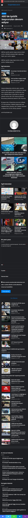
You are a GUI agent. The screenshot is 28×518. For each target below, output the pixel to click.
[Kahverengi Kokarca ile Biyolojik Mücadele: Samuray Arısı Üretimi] (21, 222)
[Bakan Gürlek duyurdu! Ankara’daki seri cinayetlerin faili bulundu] (6, 389)
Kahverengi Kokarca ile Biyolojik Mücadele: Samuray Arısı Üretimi (20, 229)
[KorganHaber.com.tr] (14, 5)
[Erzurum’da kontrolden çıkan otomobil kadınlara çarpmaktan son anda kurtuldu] (6, 319)
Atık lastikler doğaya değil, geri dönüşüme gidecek (17, 417)
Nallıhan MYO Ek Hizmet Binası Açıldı (17, 440)
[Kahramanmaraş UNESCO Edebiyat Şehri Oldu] (6, 411)
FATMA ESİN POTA (8, 26)
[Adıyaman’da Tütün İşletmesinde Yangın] (21, 191)
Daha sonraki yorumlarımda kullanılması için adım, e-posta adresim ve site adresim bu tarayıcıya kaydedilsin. (13, 285)
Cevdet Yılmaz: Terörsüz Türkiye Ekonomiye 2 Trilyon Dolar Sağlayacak (6, 229)
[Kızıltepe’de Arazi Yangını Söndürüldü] (6, 337)
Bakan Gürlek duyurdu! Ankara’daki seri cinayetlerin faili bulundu (18, 388)
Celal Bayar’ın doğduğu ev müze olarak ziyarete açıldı (18, 395)
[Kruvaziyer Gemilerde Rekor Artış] (5, 73)
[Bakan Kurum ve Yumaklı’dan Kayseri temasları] (6, 404)
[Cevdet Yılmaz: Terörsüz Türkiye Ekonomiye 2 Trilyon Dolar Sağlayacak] (7, 222)
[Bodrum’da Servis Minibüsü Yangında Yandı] (6, 357)
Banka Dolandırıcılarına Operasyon (19, 213)
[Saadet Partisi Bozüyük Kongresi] (6, 364)
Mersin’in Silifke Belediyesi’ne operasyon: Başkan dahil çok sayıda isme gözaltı (18, 433)
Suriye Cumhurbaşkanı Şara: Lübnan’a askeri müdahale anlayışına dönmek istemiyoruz (17, 328)
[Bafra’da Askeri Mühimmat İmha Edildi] (6, 382)
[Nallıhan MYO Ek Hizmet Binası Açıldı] (6, 442)
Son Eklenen (14, 298)
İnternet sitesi (4, 276)
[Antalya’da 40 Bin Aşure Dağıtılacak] (6, 305)
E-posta (3, 270)
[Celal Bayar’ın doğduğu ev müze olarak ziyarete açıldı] (6, 396)
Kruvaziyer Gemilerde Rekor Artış (17, 310)
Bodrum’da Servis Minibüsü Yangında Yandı (18, 355)
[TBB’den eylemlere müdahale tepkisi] (6, 371)
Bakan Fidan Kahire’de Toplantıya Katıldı (13, 375)
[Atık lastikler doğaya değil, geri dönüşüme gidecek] (5, 80)
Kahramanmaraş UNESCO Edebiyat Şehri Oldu (18, 410)
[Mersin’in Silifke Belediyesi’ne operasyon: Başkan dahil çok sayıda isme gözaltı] (6, 433)
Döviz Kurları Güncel (7, 211)
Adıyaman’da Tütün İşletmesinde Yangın (20, 196)
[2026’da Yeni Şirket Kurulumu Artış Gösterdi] (7, 191)
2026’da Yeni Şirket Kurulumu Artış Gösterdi (6, 197)
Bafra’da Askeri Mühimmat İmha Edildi (17, 380)
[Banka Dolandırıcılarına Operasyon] (21, 206)
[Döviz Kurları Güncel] (7, 206)
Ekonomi (10, 10)
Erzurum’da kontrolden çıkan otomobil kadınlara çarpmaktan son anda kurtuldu (18, 319)
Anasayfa (5, 10)
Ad (2, 264)
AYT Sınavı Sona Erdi (17, 342)
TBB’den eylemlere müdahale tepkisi (16, 369)
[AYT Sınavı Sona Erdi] (6, 344)
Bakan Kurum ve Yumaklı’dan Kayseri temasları (17, 403)
